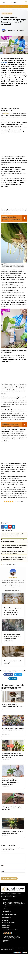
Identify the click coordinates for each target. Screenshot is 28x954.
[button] (26, 2)
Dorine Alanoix (13, 577)
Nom (2, 865)
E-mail (3, 871)
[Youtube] (10, 527)
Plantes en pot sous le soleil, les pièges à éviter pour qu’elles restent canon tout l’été (12, 755)
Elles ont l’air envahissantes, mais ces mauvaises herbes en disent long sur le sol (13, 730)
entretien (8, 564)
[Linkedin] (13, 527)
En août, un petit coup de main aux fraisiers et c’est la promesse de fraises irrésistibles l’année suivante (13, 559)
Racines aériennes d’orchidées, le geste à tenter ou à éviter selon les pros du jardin (12, 807)
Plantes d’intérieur (12, 8)
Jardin (6, 8)
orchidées (4, 62)
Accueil (2, 8)
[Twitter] (6, 527)
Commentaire (4, 852)
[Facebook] (2, 527)
